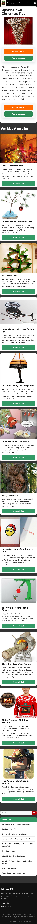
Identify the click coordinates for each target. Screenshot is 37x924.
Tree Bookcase (9, 275)
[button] (17, 3)
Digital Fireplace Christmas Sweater (15, 721)
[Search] (34, 813)
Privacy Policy (6, 906)
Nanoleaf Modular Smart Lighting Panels (16, 839)
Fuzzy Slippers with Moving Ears (13, 873)
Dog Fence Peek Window (10, 829)
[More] (34, 3)
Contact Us (5, 903)
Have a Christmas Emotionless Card (17, 550)
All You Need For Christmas (15, 441)
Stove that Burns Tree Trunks (16, 664)
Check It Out (18, 184)
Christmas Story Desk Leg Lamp (18, 385)
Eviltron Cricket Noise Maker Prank (14, 834)
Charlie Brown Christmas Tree (17, 221)
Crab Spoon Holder (9, 851)
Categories (11, 3)
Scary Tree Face (10, 495)
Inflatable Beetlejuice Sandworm (13, 856)
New (21, 3)
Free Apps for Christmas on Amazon (15, 782)
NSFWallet (7, 889)
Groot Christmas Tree (12, 165)
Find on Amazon (18, 58)
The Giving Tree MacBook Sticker (15, 609)
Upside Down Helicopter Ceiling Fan (18, 330)
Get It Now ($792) (18, 52)
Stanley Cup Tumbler (9, 868)
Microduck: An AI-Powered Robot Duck (16, 824)
